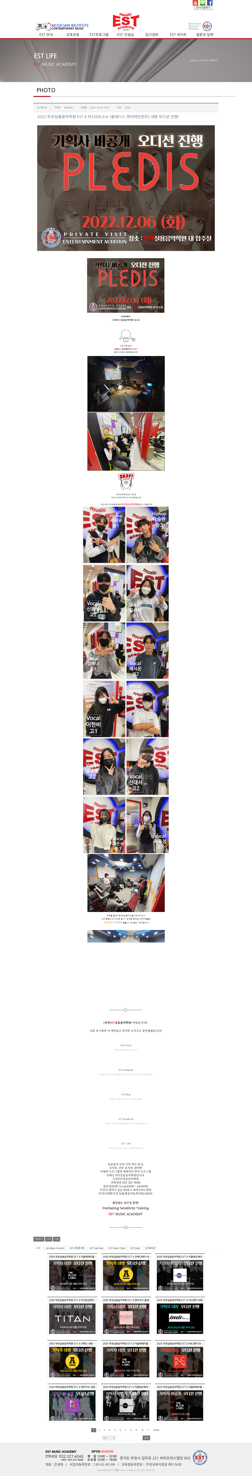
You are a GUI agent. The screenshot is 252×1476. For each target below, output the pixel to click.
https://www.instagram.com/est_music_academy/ (126, 1074)
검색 (146, 1438)
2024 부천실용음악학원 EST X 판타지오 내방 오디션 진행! (79, 1387)
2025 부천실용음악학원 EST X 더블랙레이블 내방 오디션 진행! (135, 1343)
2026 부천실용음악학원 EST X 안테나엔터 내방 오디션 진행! (134, 1257)
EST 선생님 (125, 34)
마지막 (156, 1430)
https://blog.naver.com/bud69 (126, 1099)
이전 (49, 1239)
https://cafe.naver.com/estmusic (126, 1148)
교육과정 (72, 34)
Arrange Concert (55, 1248)
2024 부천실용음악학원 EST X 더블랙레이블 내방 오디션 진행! (189, 1387)
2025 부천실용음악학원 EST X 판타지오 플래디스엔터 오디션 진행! (137, 1300)
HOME (193, 61)
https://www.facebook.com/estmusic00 (126, 1123)
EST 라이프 (178, 34)
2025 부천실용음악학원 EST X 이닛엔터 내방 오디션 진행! (186, 1300)
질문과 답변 (204, 34)
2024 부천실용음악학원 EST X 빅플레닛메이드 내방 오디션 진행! (136, 1387)
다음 (56, 1239)
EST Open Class (117, 1248)
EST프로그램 (99, 34)
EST (117, 1470)
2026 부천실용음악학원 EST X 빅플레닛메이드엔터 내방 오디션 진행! (192, 1257)
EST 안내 (46, 34)
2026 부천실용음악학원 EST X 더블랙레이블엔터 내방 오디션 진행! (83, 1257)
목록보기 (39, 1239)
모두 (38, 1248)
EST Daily (135, 1248)
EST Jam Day (96, 1248)
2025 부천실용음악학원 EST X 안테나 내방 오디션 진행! (77, 1343)
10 (142, 1430)
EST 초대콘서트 (77, 1248)
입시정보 (151, 34)
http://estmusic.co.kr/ (126, 1050)
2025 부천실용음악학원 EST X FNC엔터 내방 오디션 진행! (186, 1343)
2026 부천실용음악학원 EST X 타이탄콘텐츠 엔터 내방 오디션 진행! (83, 1300)
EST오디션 (150, 1248)
